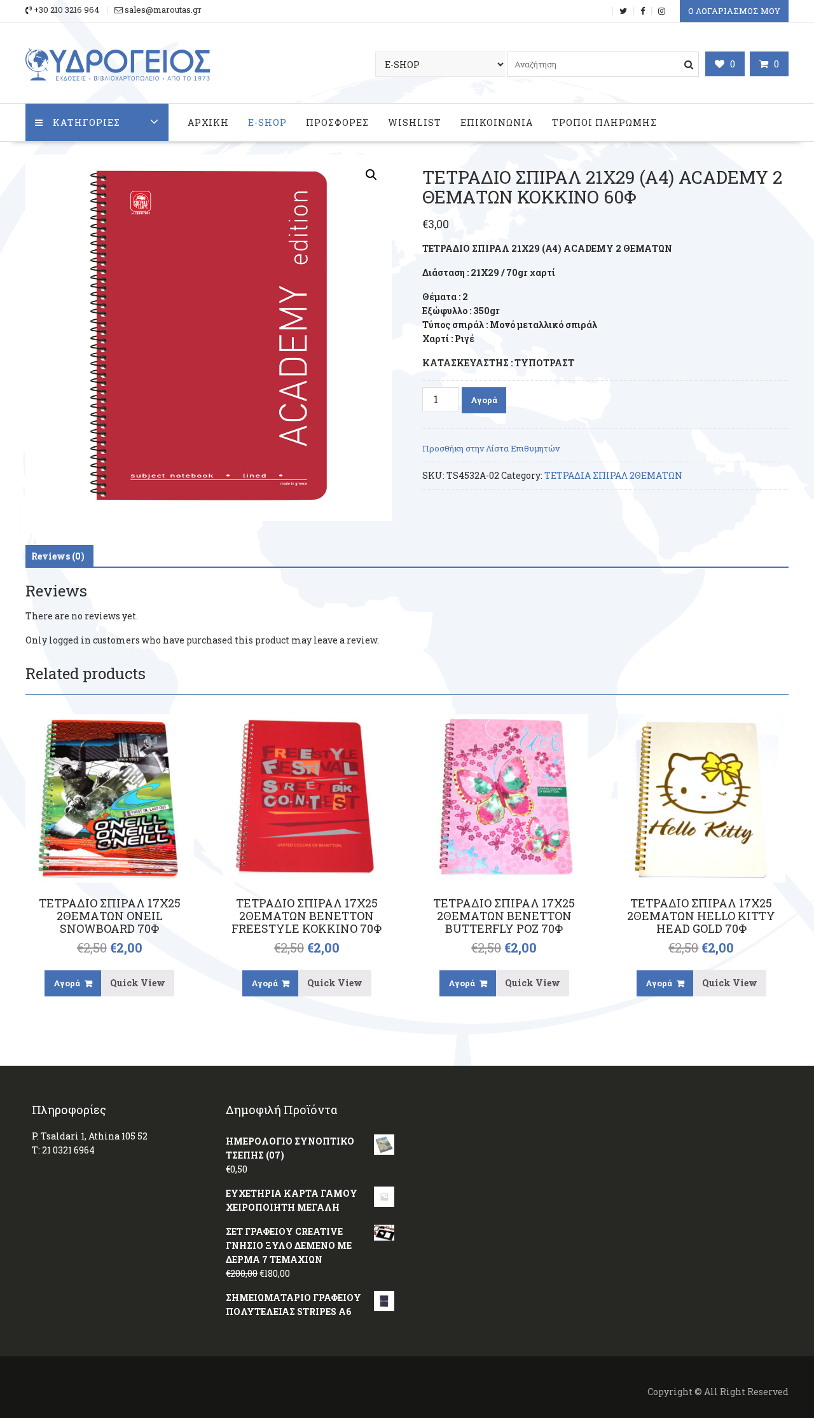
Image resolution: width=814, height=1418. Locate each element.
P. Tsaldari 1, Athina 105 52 (90, 1136)
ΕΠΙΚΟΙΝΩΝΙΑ (496, 122)
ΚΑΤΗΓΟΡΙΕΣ (86, 122)
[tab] (57, 556)
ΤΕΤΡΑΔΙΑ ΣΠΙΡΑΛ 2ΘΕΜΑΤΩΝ (613, 475)
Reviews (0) (58, 556)
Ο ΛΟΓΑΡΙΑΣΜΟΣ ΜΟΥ (734, 11)
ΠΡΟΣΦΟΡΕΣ (337, 122)
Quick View (137, 983)
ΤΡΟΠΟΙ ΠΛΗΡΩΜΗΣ (604, 122)
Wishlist (414, 122)
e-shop (267, 122)
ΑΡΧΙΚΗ (208, 122)
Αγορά (484, 400)
